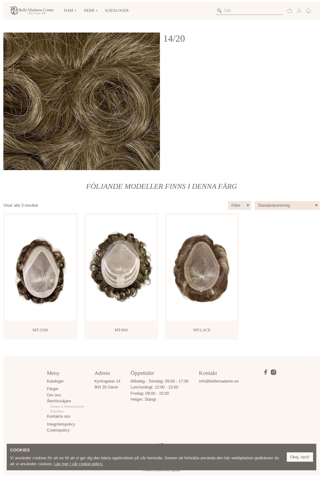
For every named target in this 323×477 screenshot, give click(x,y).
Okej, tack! (300, 457)
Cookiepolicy (58, 430)
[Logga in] (299, 10)
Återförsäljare (59, 401)
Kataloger (117, 10)
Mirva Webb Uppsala (168, 470)
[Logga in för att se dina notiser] (308, 10)
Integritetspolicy (61, 424)
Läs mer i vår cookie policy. (78, 464)
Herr (89, 10)
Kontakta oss (58, 416)
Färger (53, 389)
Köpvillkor (57, 411)
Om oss (54, 395)
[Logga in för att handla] (289, 10)
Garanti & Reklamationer (67, 406)
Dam (68, 10)
